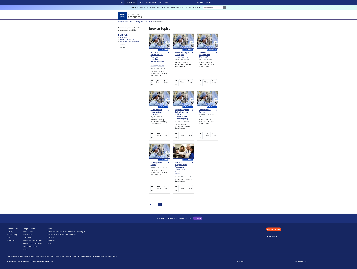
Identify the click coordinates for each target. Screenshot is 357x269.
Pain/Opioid (11, 241)
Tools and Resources (30, 246)
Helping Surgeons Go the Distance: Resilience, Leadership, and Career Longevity (182, 114)
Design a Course (29, 229)
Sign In (208, 2)
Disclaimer (240, 261)
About (160, 2)
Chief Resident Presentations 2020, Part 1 (204, 54)
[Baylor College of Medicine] (130, 16)
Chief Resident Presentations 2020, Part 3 (156, 112)
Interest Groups (155, 8)
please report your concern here (106, 256)
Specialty (10, 232)
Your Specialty (144, 8)
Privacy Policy (299, 261)
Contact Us (51, 241)
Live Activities (27, 238)
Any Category (123, 37)
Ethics (163, 8)
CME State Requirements (192, 8)
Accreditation (27, 235)
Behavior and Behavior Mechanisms (129, 41)
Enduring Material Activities (32, 243)
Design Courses (151, 2)
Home (121, 2)
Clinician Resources (125, 22)
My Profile (200, 2)
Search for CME (131, 2)
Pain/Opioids (171, 8)
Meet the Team (28, 232)
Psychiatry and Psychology (126, 39)
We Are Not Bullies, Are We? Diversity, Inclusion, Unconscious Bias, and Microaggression (158, 59)
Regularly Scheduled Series (32, 241)
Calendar (141, 2)
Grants (25, 249)
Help (166, 2)
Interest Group (12, 235)
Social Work (179, 8)
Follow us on (271, 237)
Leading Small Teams (156, 163)
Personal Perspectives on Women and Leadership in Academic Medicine (181, 168)
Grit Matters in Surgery (205, 111)
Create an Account (273, 229)
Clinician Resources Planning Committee (62, 235)
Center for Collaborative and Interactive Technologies (66, 232)
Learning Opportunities (142, 22)
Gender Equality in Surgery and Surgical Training (182, 54)
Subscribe (197, 218)
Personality (122, 44)
